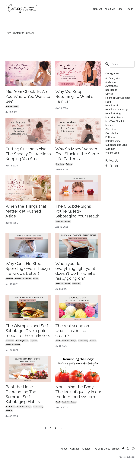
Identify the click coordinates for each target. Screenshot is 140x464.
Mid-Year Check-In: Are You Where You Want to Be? (27, 96)
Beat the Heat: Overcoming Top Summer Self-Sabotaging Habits (22, 394)
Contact (97, 9)
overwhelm (60, 164)
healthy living (83, 341)
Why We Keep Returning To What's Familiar (74, 96)
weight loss (76, 283)
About (64, 448)
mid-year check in (12, 106)
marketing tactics (22, 341)
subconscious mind (13, 344)
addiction (9, 278)
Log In (130, 9)
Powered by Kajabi (127, 457)
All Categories (112, 78)
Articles (86, 448)
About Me (110, 9)
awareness (10, 341)
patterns (69, 164)
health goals (10, 407)
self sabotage (113, 141)
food (58, 341)
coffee (109, 93)
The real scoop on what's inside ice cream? (72, 330)
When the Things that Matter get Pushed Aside (25, 211)
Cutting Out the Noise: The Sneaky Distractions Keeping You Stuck (28, 154)
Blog (120, 9)
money (35, 278)
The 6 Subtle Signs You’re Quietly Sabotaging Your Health (77, 211)
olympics (33, 341)
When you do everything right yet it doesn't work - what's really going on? (75, 271)
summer (93, 341)
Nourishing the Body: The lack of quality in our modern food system (78, 391)
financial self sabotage (23, 278)
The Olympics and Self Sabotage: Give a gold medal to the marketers (27, 330)
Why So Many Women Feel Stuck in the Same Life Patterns (77, 154)
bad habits (111, 89)
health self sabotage (63, 221)
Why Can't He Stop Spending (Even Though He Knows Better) (27, 268)
